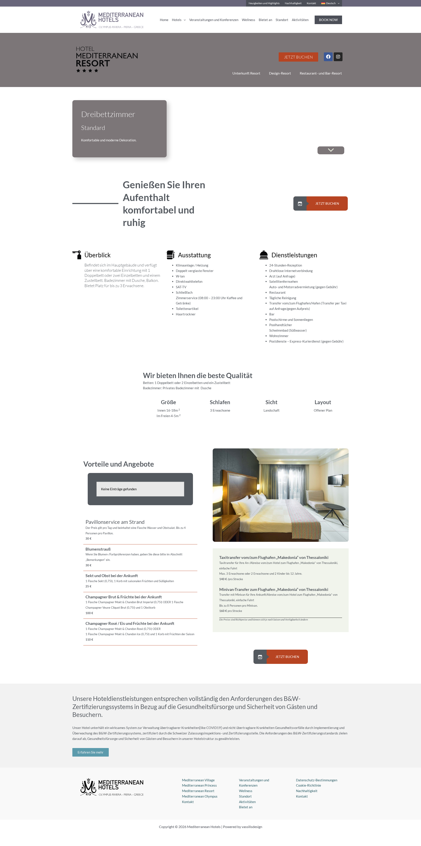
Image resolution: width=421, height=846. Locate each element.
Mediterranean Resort (198, 791)
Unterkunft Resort (246, 73)
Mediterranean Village (198, 780)
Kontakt (188, 802)
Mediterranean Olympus (200, 796)
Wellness (245, 791)
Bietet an (245, 807)
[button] (337, 3)
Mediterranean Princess (199, 785)
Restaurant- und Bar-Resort (321, 73)
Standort (245, 796)
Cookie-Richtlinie (308, 785)
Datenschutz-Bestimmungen (316, 780)
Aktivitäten (247, 802)
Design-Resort (280, 73)
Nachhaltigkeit (307, 791)
